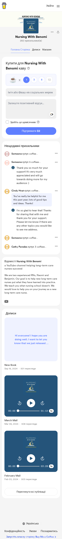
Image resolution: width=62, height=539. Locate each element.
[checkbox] (21, 122)
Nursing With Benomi (31, 37)
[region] (31, 98)
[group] (31, 345)
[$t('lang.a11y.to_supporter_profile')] (13, 167)
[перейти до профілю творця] (31, 26)
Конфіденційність (14, 531)
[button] (58, 6)
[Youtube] (6, 301)
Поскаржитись (49, 531)
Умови (33, 531)
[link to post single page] (31, 344)
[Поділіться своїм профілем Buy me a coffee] (58, 32)
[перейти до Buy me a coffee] (4, 6)
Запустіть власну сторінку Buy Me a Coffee (30, 536)
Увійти (50, 5)
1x (51, 410)
